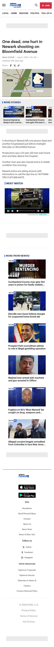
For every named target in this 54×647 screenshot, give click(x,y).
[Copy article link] (18, 65)
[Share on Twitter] (15, 65)
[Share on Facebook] (11, 65)
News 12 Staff (8, 57)
